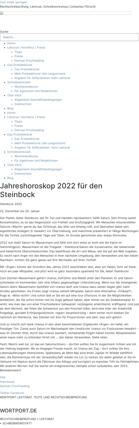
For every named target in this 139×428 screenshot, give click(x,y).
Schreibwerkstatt (19, 82)
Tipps (18, 52)
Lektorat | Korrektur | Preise (26, 47)
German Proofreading (29, 60)
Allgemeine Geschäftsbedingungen (38, 99)
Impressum (7, 381)
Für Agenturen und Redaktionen (36, 91)
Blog (10, 108)
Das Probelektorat (19, 65)
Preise (18, 56)
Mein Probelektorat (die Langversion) (40, 73)
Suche (4, 31)
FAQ (2, 377)
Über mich (14, 95)
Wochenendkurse (26, 86)
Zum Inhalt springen (13, 2)
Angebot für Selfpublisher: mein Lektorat (42, 78)
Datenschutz (23, 104)
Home (11, 43)
